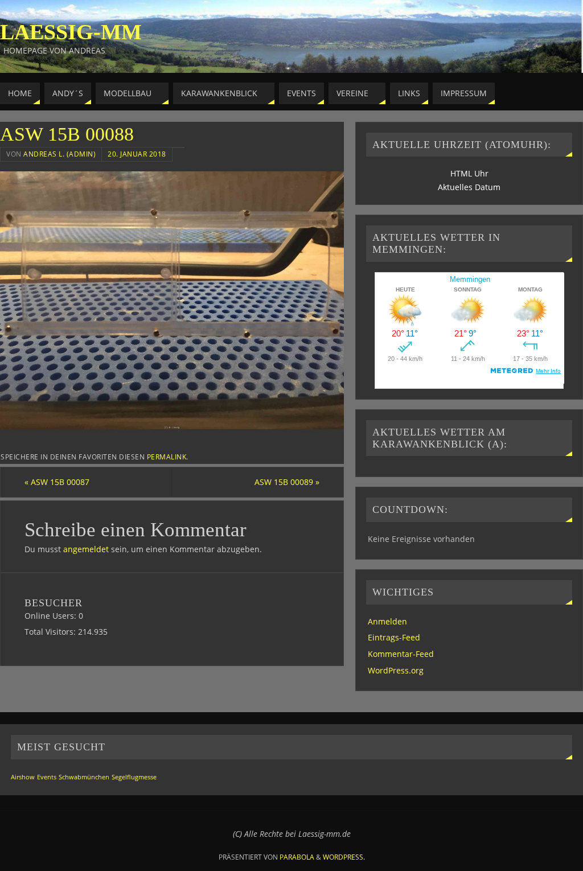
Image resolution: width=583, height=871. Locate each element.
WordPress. (344, 857)
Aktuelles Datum (469, 187)
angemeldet (86, 549)
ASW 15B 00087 (56, 481)
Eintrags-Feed (394, 637)
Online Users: (51, 615)
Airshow (23, 777)
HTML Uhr (469, 173)
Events (46, 777)
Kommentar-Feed (401, 653)
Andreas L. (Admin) (59, 153)
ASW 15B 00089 (286, 481)
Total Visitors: (51, 631)
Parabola (297, 857)
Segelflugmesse (134, 777)
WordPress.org (396, 670)
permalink (167, 456)
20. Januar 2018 (137, 153)
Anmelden (387, 621)
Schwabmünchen (84, 777)
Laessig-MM (71, 32)
